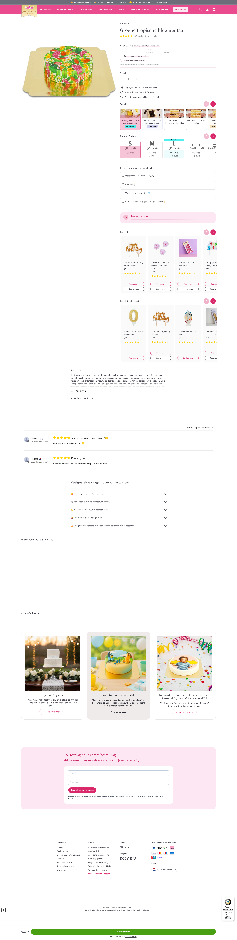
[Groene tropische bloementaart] (36, 571)
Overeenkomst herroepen (99, 874)
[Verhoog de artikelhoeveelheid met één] (134, 79)
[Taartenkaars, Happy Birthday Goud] (133, 257)
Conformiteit (93, 851)
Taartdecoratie (161, 9)
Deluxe (121, 9)
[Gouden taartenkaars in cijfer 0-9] (133, 326)
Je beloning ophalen (65, 866)
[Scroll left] (206, 232)
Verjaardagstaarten (65, 9)
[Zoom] (69, 69)
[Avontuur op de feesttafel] (118, 663)
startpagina (124, 23)
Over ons (61, 858)
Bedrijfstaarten (180, 9)
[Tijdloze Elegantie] (52, 663)
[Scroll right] (213, 232)
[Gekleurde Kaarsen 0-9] (188, 326)
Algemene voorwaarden (98, 847)
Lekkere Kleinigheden (139, 9)
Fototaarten (45, 9)
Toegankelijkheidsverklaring (100, 866)
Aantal (123, 73)
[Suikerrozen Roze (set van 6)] (188, 257)
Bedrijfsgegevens (95, 858)
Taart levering (62, 851)
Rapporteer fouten (64, 862)
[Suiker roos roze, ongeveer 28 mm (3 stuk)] (161, 259)
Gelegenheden (86, 9)
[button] (3, 910)
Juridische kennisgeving (98, 855)
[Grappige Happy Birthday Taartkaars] (215, 257)
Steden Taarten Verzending (68, 855)
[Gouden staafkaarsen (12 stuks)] (215, 326)
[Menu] (232, 899)
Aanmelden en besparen (82, 790)
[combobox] (200, 427)
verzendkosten (131, 936)
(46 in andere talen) (151, 36)
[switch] (228, 917)
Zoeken (60, 847)
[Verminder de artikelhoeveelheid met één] (123, 79)
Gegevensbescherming (98, 862)
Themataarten (105, 9)
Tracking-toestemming (97, 870)
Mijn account (62, 870)
